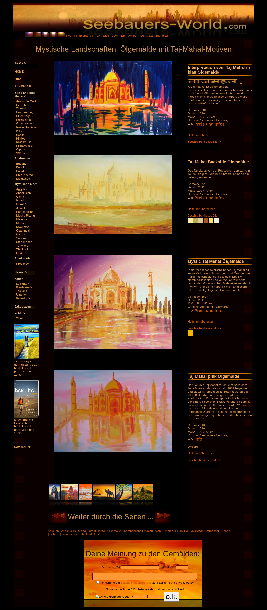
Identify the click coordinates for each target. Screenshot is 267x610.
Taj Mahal (22, 245)
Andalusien (23, 193)
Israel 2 (21, 204)
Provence (22, 263)
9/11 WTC (22, 153)
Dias (106, 35)
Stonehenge (24, 241)
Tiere (19, 318)
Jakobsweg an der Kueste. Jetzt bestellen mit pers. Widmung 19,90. (25, 368)
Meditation (23, 178)
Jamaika (21, 208)
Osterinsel (23, 230)
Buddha (21, 163)
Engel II (21, 171)
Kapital (20, 134)
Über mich (118, 35)
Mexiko (21, 223)
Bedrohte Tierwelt (22, 106)
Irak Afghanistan (27, 127)
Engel (20, 167)
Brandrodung (25, 112)
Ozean (20, 234)
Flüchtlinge (23, 116)
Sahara (21, 238)
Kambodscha (25, 211)
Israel (20, 200)
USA (19, 253)
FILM (97, 35)
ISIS (19, 131)
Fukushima (23, 119)
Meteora (21, 219)
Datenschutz (22, 447)
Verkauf (132, 35)
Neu (69, 35)
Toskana (21, 290)
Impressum (162, 35)
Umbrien (22, 294)
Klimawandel (24, 145)
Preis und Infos (209, 124)
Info (198, 439)
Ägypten (21, 189)
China (20, 196)
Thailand (22, 249)
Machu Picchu (25, 215)
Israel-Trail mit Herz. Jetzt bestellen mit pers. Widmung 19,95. (24, 426)
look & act (147, 35)
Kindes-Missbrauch (23, 140)
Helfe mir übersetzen (201, 135)
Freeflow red (24, 175)
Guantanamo (25, 123)
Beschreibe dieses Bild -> (204, 141)
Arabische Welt (26, 101)
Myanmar (22, 226)
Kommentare (83, 35)
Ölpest (20, 149)
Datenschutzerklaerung (136, 582)
